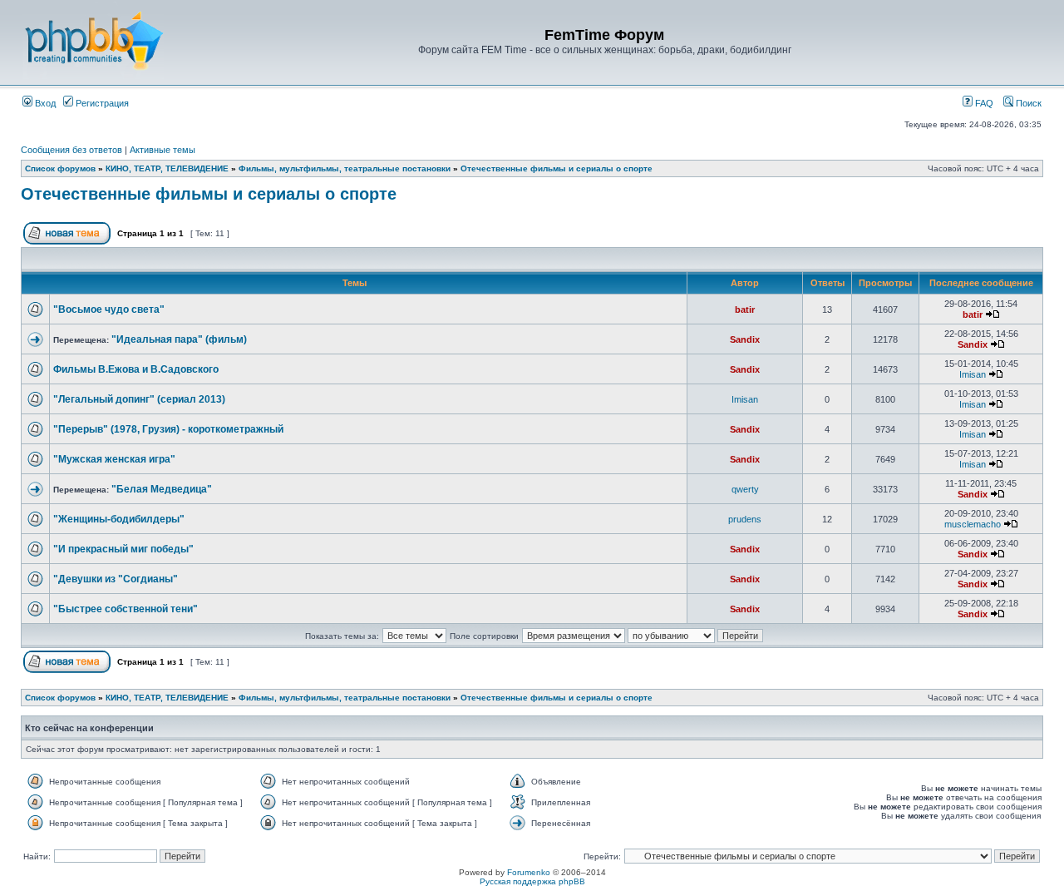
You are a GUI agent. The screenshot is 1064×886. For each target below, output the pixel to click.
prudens (744, 519)
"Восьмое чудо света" (109, 309)
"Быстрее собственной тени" (125, 609)
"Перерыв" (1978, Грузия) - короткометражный (168, 429)
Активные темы (162, 150)
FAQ (983, 103)
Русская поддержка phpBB (532, 881)
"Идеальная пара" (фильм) (179, 339)
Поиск (1027, 103)
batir (745, 309)
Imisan (972, 374)
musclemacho (972, 524)
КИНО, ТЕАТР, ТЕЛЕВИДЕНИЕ (167, 168)
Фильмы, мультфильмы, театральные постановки (345, 168)
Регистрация (101, 103)
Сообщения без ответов (71, 150)
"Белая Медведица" (161, 489)
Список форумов (60, 168)
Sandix (745, 339)
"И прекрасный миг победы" (123, 549)
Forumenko (528, 872)
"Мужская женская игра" (114, 459)
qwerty (745, 489)
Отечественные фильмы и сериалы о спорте (557, 168)
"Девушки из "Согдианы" (115, 579)
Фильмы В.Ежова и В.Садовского (136, 369)
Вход (44, 103)
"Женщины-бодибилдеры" (119, 519)
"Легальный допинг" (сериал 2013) (139, 399)
